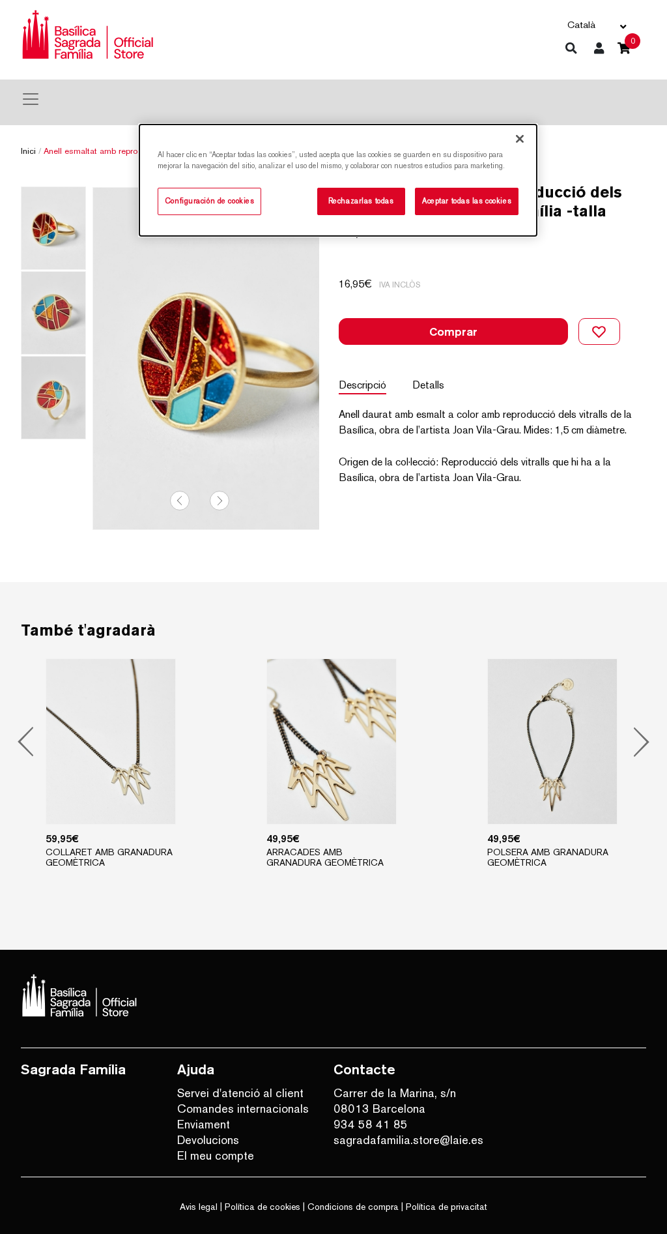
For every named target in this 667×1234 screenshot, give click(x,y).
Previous (180, 500)
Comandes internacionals (243, 1108)
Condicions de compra (353, 1206)
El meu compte (215, 1155)
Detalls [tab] (428, 385)
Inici (28, 151)
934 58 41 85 (371, 1124)
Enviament (203, 1124)
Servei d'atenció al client (240, 1093)
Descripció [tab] (362, 385)
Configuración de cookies (210, 200)
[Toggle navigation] (30, 99)
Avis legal (199, 1206)
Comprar (453, 331)
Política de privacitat (446, 1206)
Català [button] (581, 24)
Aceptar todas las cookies (466, 200)
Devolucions (208, 1140)
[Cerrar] (519, 139)
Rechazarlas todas (361, 200)
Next (219, 500)
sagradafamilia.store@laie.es (402, 1140)
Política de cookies (262, 1206)
